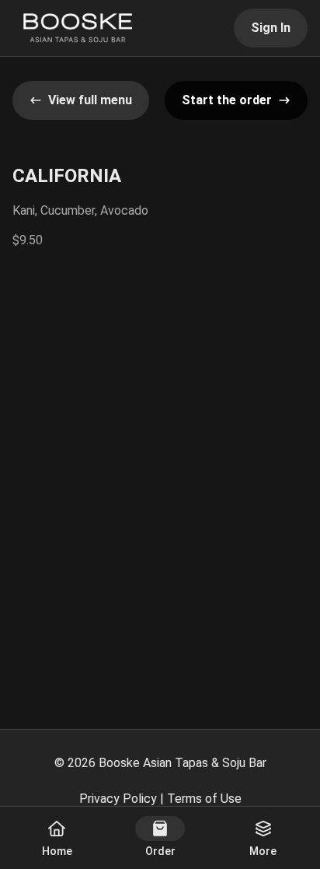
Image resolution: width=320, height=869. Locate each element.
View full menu (90, 100)
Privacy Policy (118, 798)
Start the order (227, 100)
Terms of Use (204, 798)
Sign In (270, 27)
